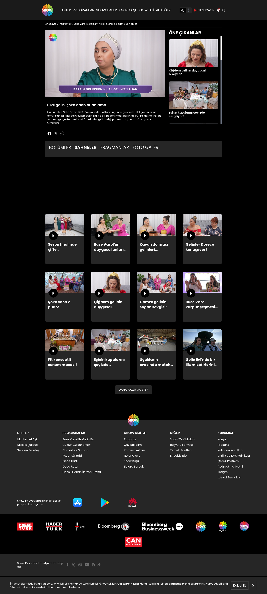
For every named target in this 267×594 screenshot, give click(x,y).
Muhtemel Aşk (27, 439)
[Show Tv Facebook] (67, 564)
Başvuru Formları (182, 445)
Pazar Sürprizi (72, 456)
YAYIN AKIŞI (127, 10)
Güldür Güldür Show (76, 445)
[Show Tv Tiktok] (99, 564)
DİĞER (166, 10)
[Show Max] (245, 526)
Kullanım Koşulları (230, 450)
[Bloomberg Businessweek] (162, 526)
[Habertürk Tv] (54, 526)
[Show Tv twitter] (56, 133)
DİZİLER (66, 10)
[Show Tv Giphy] (93, 564)
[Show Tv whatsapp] (62, 133)
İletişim (223, 472)
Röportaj (130, 439)
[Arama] (223, 10)
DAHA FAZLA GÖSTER (133, 390)
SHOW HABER (106, 10)
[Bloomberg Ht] (114, 526)
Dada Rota (70, 466)
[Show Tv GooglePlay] (105, 502)
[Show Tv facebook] (49, 133)
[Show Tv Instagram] (80, 564)
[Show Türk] (223, 526)
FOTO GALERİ (146, 147)
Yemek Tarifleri (180, 450)
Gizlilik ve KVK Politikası (234, 456)
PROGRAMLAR (83, 10)
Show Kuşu (131, 461)
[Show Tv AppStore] (77, 502)
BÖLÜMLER (60, 147)
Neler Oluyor (133, 456)
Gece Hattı (70, 461)
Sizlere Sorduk (134, 466)
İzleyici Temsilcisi (229, 477)
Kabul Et (239, 585)
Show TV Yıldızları (182, 439)
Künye (222, 439)
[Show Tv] (47, 10)
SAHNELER (86, 147)
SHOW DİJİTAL (148, 10)
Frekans (223, 445)
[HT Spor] (80, 526)
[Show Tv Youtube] (87, 564)
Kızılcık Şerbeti (27, 445)
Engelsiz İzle (178, 456)
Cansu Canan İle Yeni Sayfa (81, 472)
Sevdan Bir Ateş (28, 450)
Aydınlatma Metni (177, 583)
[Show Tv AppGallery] (133, 502)
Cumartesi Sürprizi (75, 450)
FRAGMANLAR (114, 147)
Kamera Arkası (134, 450)
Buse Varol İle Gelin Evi (78, 439)
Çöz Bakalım (133, 445)
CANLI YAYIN (205, 10)
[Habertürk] (25, 526)
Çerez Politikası (128, 583)
